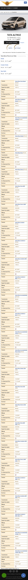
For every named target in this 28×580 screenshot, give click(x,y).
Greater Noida (4, 65)
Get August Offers (11, 42)
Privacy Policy (18, 574)
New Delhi (3, 71)
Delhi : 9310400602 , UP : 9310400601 (11, 8)
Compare (22, 42)
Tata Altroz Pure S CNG (20, 404)
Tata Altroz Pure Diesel (20, 81)
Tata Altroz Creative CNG (21, 441)
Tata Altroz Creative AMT (21, 258)
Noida (2, 58)
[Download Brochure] (15, 97)
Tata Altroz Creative (19, 222)
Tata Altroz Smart (19, 136)
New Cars (8, 12)
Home (2, 12)
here (18, 568)
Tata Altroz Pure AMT (20, 186)
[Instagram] (14, 571)
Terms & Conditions (11, 574)
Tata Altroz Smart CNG (20, 368)
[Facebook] (10, 571)
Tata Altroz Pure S (19, 169)
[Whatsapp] (17, 571)
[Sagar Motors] (7, 3)
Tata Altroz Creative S (20, 240)
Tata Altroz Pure (19, 152)
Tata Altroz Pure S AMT (20, 204)
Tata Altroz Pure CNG (20, 386)
